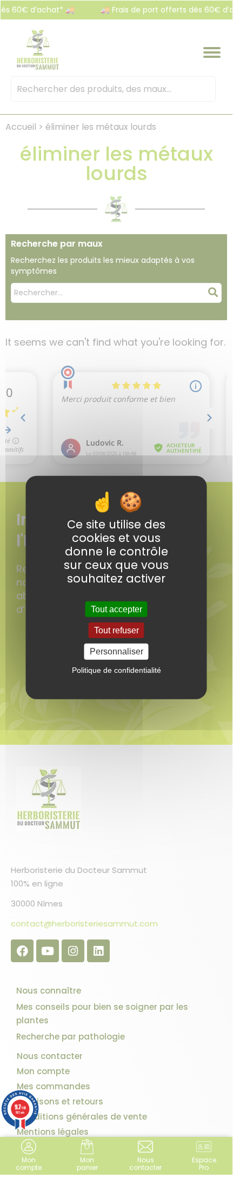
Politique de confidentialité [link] (116, 669)
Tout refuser (116, 630)
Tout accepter (116, 609)
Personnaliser (116, 651)
